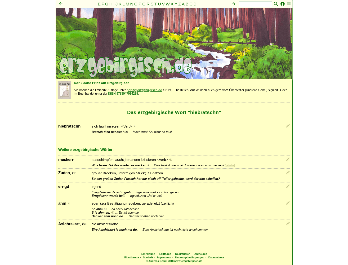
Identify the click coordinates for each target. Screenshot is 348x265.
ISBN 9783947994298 (123, 93)
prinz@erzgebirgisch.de (144, 90)
